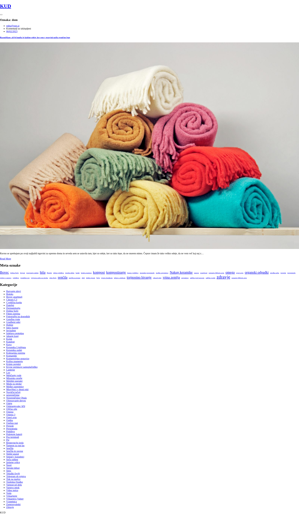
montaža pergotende (147, 273)
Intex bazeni (12, 327)
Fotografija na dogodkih (18, 316)
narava (196, 273)
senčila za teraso (74, 278)
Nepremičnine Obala (16, 398)
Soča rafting (12, 459)
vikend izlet (157, 278)
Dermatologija (13, 308)
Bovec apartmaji (14, 297)
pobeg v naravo (5, 278)
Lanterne (10, 369)
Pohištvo (10, 431)
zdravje (223, 276)
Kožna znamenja (14, 361)
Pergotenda (11, 428)
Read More (5, 258)
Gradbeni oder (13, 322)
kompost (99, 272)
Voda (8, 493)
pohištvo (16, 278)
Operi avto (11, 417)
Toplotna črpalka (14, 482)
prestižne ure (25, 278)
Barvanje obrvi (13, 291)
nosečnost (203, 273)
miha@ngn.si (12, 25)
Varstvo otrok (12, 487)
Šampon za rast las (15, 445)
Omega (9, 412)
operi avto (239, 273)
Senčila (9, 448)
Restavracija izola (15, 442)
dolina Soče (14, 273)
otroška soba (274, 273)
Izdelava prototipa (15, 333)
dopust (22, 273)
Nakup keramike (181, 272)
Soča (98, 278)
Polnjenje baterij (14, 434)
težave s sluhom (119, 278)
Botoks (9, 294)
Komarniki (11, 355)
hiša (42, 272)
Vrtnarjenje (11, 496)
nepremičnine (12, 395)
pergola (283, 273)
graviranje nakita (32, 273)
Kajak (9, 339)
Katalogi (10, 341)
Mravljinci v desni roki (17, 389)
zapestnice (185, 278)
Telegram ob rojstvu (16, 476)
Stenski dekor (13, 468)
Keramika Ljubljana (16, 347)
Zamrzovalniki (13, 504)
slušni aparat (90, 278)
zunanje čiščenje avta (239, 278)
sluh (83, 278)
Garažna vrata (13, 319)
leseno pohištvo (132, 273)
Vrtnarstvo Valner (15, 498)
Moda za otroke (14, 384)
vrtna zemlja (171, 277)
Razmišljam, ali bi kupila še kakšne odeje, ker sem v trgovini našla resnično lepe (35, 37)
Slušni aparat (12, 454)
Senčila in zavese (14, 451)
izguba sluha (69, 273)
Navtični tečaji (13, 392)
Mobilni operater (14, 381)
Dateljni (10, 305)
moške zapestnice (162, 273)
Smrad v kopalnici (15, 456)
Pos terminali (12, 437)
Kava (9, 344)
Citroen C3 (11, 299)
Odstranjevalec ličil (15, 406)
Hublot (9, 325)
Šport (9, 465)
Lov (8, 372)
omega (230, 272)
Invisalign (11, 330)
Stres (8, 470)
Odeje (9, 403)
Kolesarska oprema (15, 353)
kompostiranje (116, 272)
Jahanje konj (12, 336)
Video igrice (12, 490)
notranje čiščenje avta (216, 273)
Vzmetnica (11, 501)
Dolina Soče (12, 311)
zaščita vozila (210, 278)
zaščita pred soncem (197, 278)
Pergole (10, 426)
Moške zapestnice (15, 386)
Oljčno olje (11, 409)
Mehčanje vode (13, 375)
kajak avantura (86, 273)
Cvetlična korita (14, 302)
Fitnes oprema (13, 313)
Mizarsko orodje (14, 378)
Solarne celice (13, 462)
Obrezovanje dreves (16, 400)
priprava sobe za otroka (39, 278)
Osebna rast (12, 423)
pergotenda (291, 273)
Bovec (4, 272)
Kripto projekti (13, 364)
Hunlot (49, 273)
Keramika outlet (14, 350)
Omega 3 (10, 414)
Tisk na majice (13, 479)
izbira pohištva (58, 273)
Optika (9, 420)
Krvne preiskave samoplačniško (22, 367)
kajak (78, 273)
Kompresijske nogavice (17, 358)
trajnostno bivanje (139, 277)
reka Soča (52, 278)
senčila (62, 277)
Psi (7, 440)
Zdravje (10, 507)
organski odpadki (257, 272)
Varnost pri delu (14, 484)
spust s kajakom (107, 278)
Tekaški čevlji (13, 473)
